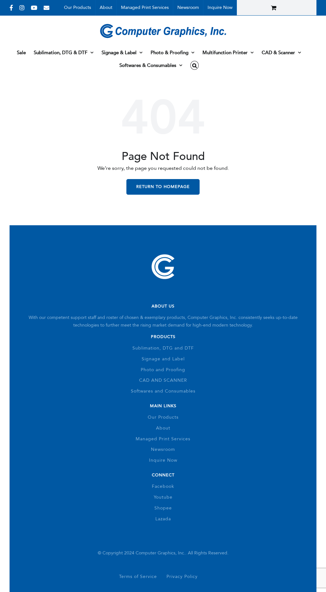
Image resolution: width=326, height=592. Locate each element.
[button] (194, 65)
